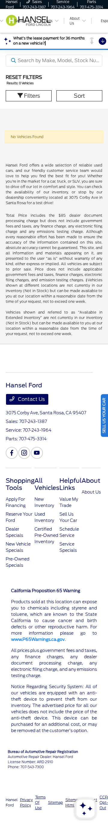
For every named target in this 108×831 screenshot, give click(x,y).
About (91, 480)
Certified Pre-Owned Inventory (46, 535)
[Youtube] (37, 453)
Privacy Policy (26, 802)
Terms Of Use (40, 802)
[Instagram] (24, 453)
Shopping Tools (20, 484)
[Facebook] (12, 453)
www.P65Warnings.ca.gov (38, 639)
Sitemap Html (72, 802)
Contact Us (31, 399)
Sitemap (55, 802)
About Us (91, 492)
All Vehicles (46, 484)
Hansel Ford (12, 802)
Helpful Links (70, 484)
